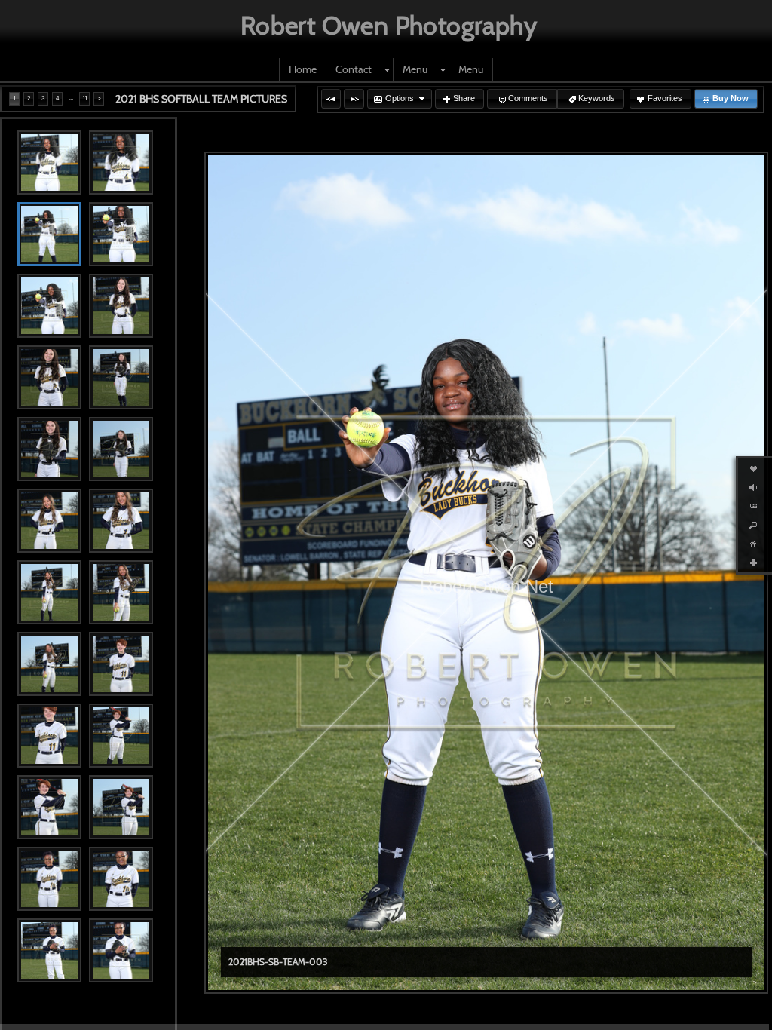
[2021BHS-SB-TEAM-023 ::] (49, 950)
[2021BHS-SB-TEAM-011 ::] (49, 520)
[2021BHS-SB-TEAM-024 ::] (121, 950)
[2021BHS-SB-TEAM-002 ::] (121, 162)
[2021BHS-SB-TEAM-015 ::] (49, 664)
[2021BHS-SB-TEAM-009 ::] (49, 449)
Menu (415, 69)
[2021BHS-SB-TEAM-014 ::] (121, 592)
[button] (331, 99)
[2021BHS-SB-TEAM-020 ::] (121, 807)
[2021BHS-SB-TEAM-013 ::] (49, 592)
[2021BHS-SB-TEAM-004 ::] (121, 234)
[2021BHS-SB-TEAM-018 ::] (121, 735)
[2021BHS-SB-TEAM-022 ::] (121, 879)
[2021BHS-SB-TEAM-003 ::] (49, 234)
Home (303, 69)
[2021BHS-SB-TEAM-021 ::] (49, 879)
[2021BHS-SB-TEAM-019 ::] (49, 807)
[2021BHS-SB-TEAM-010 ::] (121, 449)
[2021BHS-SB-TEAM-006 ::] (121, 305)
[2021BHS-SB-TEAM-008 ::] (121, 377)
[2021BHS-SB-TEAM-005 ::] (49, 305)
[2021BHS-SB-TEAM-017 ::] (49, 735)
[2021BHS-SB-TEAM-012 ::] (121, 520)
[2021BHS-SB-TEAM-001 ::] (49, 162)
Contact (353, 69)
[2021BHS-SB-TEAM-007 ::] (49, 377)
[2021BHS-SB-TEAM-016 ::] (121, 664)
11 (84, 98)
